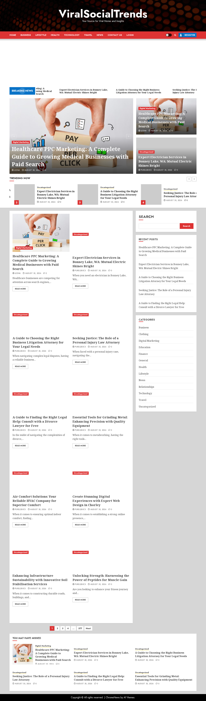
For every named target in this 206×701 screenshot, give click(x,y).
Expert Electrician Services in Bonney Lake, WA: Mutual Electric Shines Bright (165, 161)
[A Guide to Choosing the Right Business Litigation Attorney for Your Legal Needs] (83, 194)
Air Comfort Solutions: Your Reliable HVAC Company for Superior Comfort (34, 500)
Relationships (146, 386)
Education (144, 347)
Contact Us (115, 35)
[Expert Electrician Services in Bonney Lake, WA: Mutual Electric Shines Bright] (20, 194)
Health (55, 35)
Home (13, 35)
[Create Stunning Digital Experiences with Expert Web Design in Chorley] (101, 473)
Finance (143, 354)
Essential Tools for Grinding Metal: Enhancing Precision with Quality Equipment (100, 421)
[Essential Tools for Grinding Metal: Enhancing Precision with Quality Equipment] (101, 394)
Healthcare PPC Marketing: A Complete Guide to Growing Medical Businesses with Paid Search (70, 156)
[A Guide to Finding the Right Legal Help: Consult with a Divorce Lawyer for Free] (41, 394)
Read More (20, 288)
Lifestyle (40, 35)
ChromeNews (113, 697)
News (100, 35)
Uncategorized (146, 152)
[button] (175, 35)
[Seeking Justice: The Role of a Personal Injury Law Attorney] (146, 194)
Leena (17, 170)
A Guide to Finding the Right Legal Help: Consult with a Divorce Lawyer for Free (40, 421)
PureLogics (146, 170)
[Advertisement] (103, 61)
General (143, 360)
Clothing (144, 334)
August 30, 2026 (32, 170)
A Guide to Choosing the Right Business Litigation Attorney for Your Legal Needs (114, 195)
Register (190, 35)
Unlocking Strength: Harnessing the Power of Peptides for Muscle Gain (101, 578)
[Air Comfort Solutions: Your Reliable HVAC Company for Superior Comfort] (41, 473)
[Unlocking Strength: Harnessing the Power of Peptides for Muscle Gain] (101, 552)
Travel (88, 35)
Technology (71, 35)
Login (130, 35)
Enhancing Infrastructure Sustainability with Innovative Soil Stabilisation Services (40, 580)
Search (146, 216)
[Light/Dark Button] (169, 35)
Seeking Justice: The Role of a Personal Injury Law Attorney (177, 194)
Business (26, 35)
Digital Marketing (21, 142)
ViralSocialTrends (103, 14)
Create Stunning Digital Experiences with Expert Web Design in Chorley (96, 500)
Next (88, 628)
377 (80, 628)
